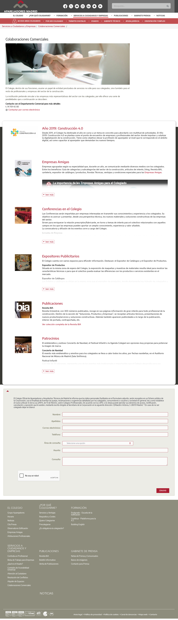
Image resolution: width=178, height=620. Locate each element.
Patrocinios (50, 338)
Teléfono (56, 434)
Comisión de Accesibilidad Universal (18, 568)
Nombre (56, 414)
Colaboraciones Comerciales (52, 26)
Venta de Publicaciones (48, 563)
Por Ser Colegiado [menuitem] (54, 21)
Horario (11, 516)
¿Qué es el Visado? (15, 563)
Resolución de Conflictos (18, 577)
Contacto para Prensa (80, 563)
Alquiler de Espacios (16, 581)
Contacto (153, 614)
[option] (18, 15)
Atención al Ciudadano (17, 573)
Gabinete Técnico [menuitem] (112, 21)
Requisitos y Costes (47, 516)
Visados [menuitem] (95, 21)
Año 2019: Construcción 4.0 (62, 128)
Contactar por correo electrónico (24, 109)
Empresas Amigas (55, 162)
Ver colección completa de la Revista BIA (61, 324)
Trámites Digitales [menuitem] (77, 21)
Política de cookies (111, 614)
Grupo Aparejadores (16, 512)
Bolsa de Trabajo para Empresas (21, 560)
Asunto (56, 450)
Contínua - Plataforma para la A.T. (83, 519)
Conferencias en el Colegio (62, 209)
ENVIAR (162, 490)
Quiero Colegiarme (47, 520)
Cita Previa (12, 524)
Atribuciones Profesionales (19, 536)
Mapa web (143, 614)
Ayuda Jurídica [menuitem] (132, 21)
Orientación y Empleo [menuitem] (155, 21)
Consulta (56, 459)
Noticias (160, 15)
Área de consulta (52, 443)
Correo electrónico (51, 428)
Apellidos (55, 421)
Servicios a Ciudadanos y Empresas (91, 15)
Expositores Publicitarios (60, 256)
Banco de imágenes (79, 560)
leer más (50, 194)
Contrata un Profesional (18, 556)
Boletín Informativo (47, 560)
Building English (78, 524)
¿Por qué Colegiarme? (39, 15)
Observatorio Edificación (18, 528)
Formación (62, 15)
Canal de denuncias (129, 614)
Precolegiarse (44, 524)
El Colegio (18, 15)
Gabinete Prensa (142, 15)
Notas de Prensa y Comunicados (84, 556)
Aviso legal (78, 614)
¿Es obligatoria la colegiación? (51, 528)
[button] (7, 392)
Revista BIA (44, 556)
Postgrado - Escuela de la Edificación (81, 513)
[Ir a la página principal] (20, 6)
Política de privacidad (93, 614)
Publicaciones (121, 15)
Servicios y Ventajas (47, 512)
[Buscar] (168, 6)
